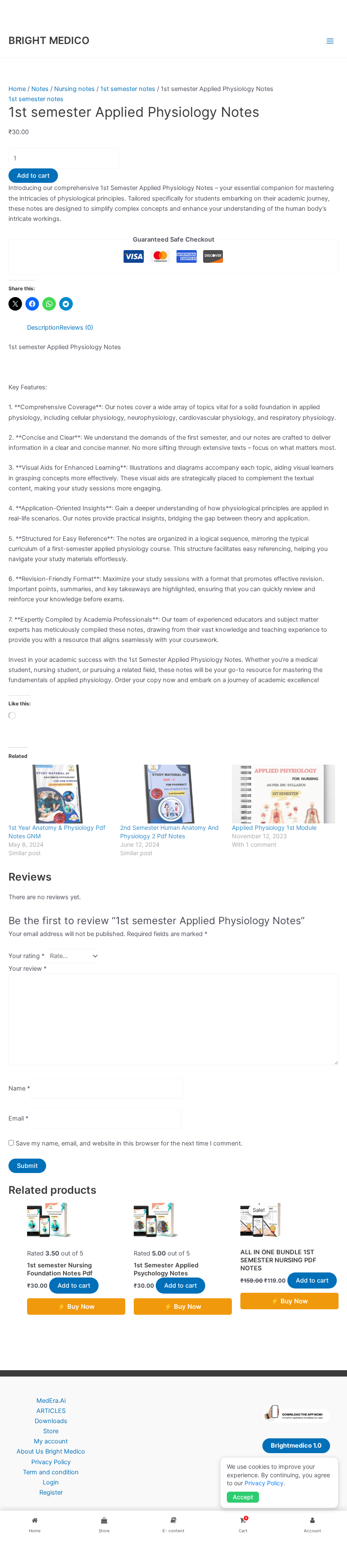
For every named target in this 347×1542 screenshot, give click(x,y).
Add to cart (33, 175)
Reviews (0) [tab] (76, 327)
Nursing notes (74, 89)
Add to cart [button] (74, 1285)
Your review (27, 968)
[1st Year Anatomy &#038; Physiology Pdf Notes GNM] (60, 794)
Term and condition (51, 1472)
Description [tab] (43, 327)
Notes (40, 89)
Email (18, 1118)
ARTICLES (51, 1411)
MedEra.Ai (51, 1400)
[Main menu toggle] (330, 40)
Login (51, 1482)
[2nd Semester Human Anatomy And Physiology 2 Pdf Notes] (171, 794)
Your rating (26, 956)
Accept (243, 1497)
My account (51, 1441)
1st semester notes (127, 89)
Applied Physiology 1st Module (274, 827)
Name (19, 1088)
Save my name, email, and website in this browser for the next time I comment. (129, 1143)
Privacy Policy (51, 1462)
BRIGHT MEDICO (48, 40)
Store (50, 1431)
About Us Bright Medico (51, 1451)
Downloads (51, 1421)
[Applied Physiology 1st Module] (283, 794)
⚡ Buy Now (76, 1306)
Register (51, 1492)
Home (17, 89)
